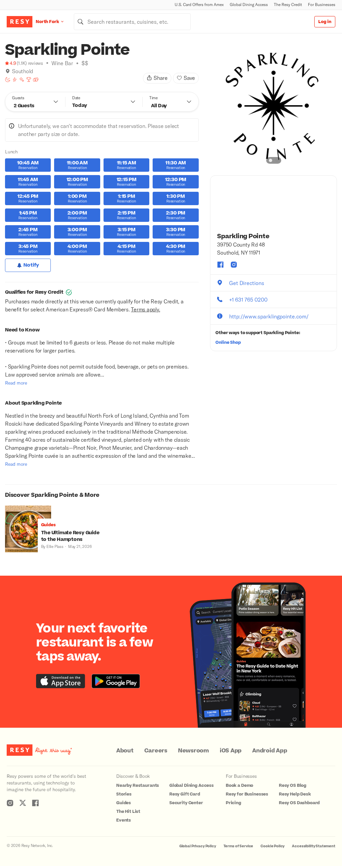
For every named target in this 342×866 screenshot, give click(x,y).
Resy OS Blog (292, 785)
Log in (324, 22)
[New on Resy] (21, 79)
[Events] (35, 79)
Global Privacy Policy (197, 846)
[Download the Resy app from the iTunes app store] (60, 681)
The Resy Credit (288, 4)
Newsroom (193, 751)
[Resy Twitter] (22, 803)
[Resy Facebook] (35, 803)
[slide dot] (270, 160)
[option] (273, 105)
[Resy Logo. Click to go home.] (19, 21)
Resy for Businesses (247, 794)
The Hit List (128, 812)
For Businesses (321, 4)
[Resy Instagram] (10, 803)
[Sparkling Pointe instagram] (233, 265)
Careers (155, 751)
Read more (16, 383)
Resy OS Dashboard (299, 803)
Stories (124, 794)
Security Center (186, 803)
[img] (7, 71)
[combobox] (132, 21)
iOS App (230, 751)
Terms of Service (238, 846)
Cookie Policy (273, 846)
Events (123, 820)
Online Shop (227, 342)
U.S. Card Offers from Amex (199, 4)
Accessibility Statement (313, 846)
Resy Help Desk (295, 794)
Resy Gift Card (184, 794)
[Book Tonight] (7, 79)
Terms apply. (145, 309)
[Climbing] (14, 79)
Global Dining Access (249, 4)
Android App (269, 751)
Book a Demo (239, 785)
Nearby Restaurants (137, 785)
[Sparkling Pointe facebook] (220, 265)
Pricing (233, 803)
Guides (123, 803)
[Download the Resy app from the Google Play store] (115, 681)
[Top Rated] (28, 79)
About (125, 751)
